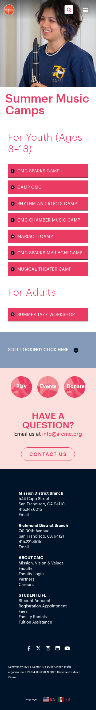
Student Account (34, 600)
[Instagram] (48, 648)
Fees (23, 611)
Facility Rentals (33, 616)
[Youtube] (67, 648)
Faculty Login (31, 573)
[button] (69, 9)
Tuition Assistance (35, 622)
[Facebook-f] (29, 648)
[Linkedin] (57, 648)
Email (24, 514)
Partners (26, 579)
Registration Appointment (43, 605)
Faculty (25, 568)
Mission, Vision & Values (41, 562)
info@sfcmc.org (62, 433)
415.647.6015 (30, 509)
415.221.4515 (30, 541)
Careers (26, 584)
